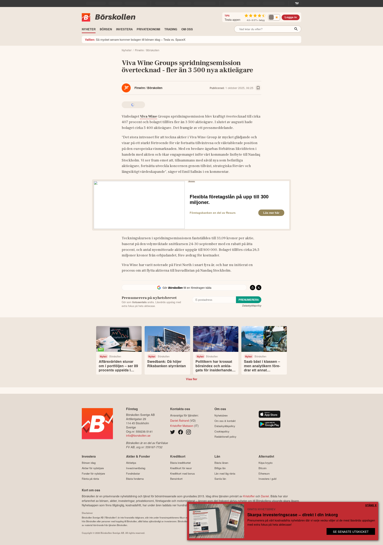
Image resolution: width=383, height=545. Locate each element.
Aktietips (131, 463)
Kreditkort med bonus (182, 473)
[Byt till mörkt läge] (274, 17)
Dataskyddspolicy (251, 305)
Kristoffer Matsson (181, 425)
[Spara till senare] (258, 88)
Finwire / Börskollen (148, 88)
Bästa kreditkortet (180, 463)
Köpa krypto (265, 463)
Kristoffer (249, 496)
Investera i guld (267, 479)
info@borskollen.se (138, 435)
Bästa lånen (221, 463)
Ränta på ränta (90, 479)
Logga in (291, 17)
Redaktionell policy (225, 436)
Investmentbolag (135, 468)
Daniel (265, 496)
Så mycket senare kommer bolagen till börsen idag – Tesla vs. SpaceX (135, 39)
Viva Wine (148, 116)
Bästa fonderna (135, 479)
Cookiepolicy (221, 431)
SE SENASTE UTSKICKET (351, 531)
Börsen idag (89, 463)
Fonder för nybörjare (93, 473)
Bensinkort (176, 479)
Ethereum (264, 473)
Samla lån (220, 479)
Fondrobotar (133, 473)
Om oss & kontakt (225, 421)
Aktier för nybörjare (93, 468)
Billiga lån (220, 468)
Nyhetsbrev (221, 415)
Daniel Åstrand (179, 420)
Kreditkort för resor (181, 468)
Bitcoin (263, 468)
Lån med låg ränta (224, 473)
